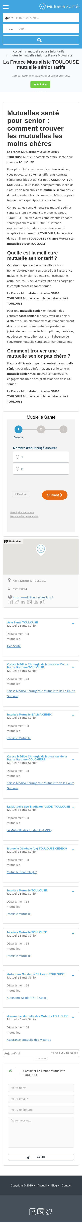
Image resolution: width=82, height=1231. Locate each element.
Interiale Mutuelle (19, 738)
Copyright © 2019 (22, 1185)
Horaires (42, 1058)
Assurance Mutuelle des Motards (29, 1040)
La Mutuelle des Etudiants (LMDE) (29, 830)
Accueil (17, 51)
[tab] (41, 623)
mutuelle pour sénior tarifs (46, 51)
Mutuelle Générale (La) (22, 872)
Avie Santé (14, 646)
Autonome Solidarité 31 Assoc (26, 998)
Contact (66, 1185)
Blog (54, 1185)
